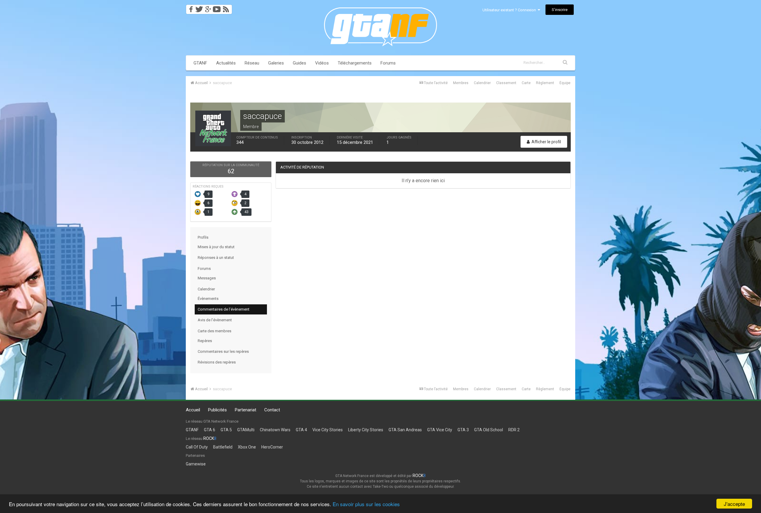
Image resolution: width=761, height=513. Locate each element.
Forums (388, 63)
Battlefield (222, 447)
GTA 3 (463, 429)
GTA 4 (301, 429)
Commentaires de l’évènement (223, 309)
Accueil (193, 410)
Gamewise (196, 464)
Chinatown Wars (275, 429)
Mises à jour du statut (216, 247)
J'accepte (734, 503)
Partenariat (245, 410)
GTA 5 (226, 429)
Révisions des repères (217, 362)
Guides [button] (299, 63)
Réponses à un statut (216, 257)
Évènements (208, 298)
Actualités (226, 63)
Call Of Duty (197, 447)
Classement (506, 83)
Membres (460, 83)
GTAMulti (245, 429)
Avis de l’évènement (215, 320)
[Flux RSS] (227, 7)
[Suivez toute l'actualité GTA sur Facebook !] (190, 7)
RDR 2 (514, 429)
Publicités (217, 410)
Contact (272, 410)
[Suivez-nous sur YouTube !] (217, 7)
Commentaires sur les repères (223, 351)
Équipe (564, 83)
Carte (526, 83)
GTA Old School (488, 429)
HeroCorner (272, 447)
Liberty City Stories (365, 429)
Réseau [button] (252, 63)
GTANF (200, 63)
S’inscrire (559, 9)
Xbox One (247, 447)
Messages (207, 278)
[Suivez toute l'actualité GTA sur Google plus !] (208, 7)
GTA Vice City (439, 429)
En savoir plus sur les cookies (366, 504)
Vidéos (322, 63)
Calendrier (482, 83)
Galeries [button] (276, 63)
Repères (205, 341)
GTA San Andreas (405, 429)
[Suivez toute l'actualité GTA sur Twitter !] (199, 7)
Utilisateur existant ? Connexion (510, 10)
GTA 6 (209, 429)
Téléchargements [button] (355, 63)
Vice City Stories (327, 429)
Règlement (545, 83)
